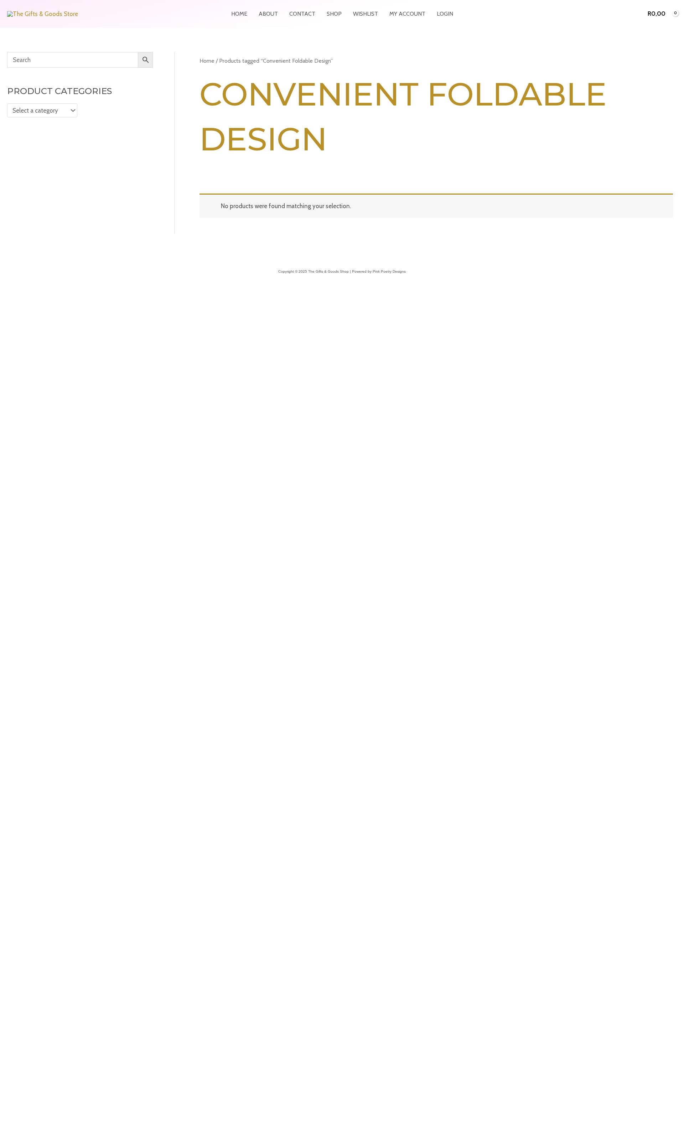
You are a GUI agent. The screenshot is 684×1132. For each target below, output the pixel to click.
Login (445, 13)
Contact (302, 13)
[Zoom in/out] (7, 919)
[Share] (38, 919)
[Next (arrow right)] (23, 930)
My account (407, 13)
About (268, 13)
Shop (334, 13)
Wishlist (365, 13)
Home (239, 13)
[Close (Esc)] (54, 919)
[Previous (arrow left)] (7, 930)
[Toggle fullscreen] (23, 919)
